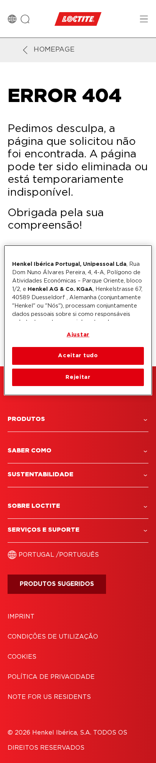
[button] (78, 419)
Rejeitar (78, 377)
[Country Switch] (12, 19)
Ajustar (78, 335)
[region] (78, 320)
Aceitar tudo (78, 355)
